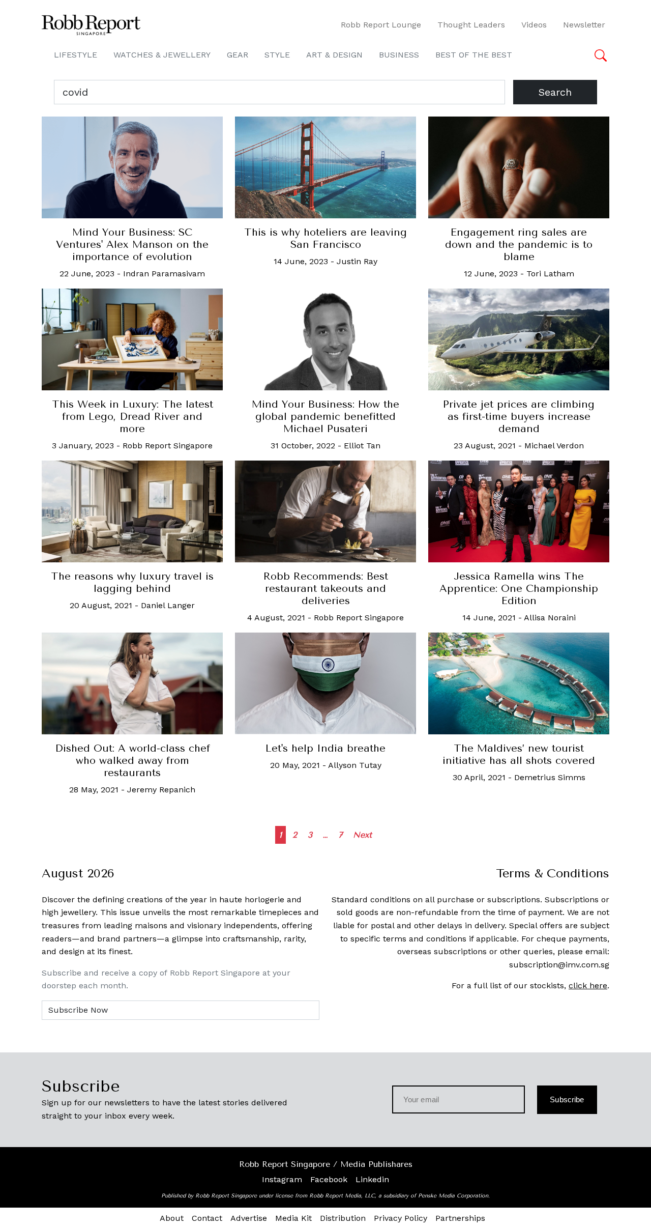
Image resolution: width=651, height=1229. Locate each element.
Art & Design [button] (334, 55)
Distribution (343, 1218)
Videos (534, 25)
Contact (207, 1218)
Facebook (328, 1179)
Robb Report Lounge (381, 25)
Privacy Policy (400, 1218)
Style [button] (277, 55)
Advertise (248, 1218)
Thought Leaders (471, 25)
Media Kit (293, 1218)
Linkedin (372, 1179)
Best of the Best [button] (473, 55)
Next (362, 835)
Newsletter (584, 25)
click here (588, 985)
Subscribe (567, 1099)
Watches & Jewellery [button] (162, 55)
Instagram (282, 1179)
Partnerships (460, 1218)
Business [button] (399, 55)
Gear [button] (237, 55)
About (172, 1218)
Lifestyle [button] (75, 55)
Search (555, 92)
